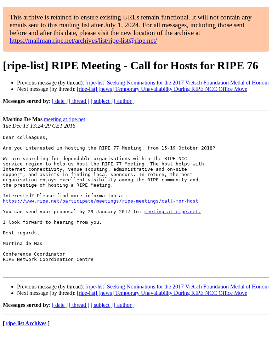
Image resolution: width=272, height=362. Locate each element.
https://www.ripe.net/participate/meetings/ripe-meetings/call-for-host (100, 201)
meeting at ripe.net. (172, 211)
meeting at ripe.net (64, 119)
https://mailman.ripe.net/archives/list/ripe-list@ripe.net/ (83, 40)
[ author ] (124, 101)
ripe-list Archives (26, 323)
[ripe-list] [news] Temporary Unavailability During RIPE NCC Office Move (162, 89)
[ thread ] (79, 101)
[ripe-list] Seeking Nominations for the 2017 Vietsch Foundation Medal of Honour (177, 83)
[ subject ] (102, 101)
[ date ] (60, 101)
